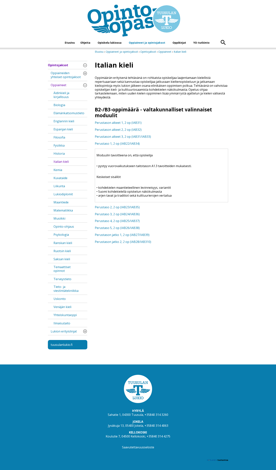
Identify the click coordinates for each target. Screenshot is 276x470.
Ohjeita (85, 42)
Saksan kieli (62, 259)
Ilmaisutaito (62, 323)
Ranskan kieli (63, 243)
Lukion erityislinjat (64, 331)
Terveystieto (62, 279)
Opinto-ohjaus (64, 226)
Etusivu (70, 42)
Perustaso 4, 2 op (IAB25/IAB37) (117, 221)
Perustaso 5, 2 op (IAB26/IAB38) (117, 228)
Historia (59, 153)
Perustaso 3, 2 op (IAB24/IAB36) (117, 214)
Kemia (58, 170)
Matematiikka (63, 210)
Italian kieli (61, 162)
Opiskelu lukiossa (109, 42)
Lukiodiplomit (63, 194)
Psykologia (61, 235)
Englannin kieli (64, 121)
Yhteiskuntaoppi (65, 315)
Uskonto (60, 299)
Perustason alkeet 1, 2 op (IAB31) (118, 123)
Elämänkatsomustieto (69, 113)
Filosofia (59, 137)
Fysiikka (59, 145)
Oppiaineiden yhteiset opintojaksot (66, 75)
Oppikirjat (179, 42)
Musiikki (59, 218)
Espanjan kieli (63, 129)
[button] (85, 65)
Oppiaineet (58, 85)
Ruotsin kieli (62, 251)
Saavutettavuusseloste (138, 447)
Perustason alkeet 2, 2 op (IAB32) (118, 130)
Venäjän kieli (62, 307)
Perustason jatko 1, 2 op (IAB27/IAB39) (122, 235)
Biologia (59, 105)
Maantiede (61, 202)
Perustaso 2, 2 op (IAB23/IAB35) (117, 207)
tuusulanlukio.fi (61, 345)
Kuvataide (60, 178)
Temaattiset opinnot (62, 269)
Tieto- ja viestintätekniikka (66, 289)
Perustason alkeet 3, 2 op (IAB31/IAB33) (123, 137)
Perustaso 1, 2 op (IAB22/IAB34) (117, 143)
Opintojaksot (58, 65)
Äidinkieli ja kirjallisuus (61, 95)
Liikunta (59, 186)
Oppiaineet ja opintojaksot (147, 42)
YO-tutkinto (201, 42)
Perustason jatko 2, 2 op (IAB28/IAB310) (123, 242)
